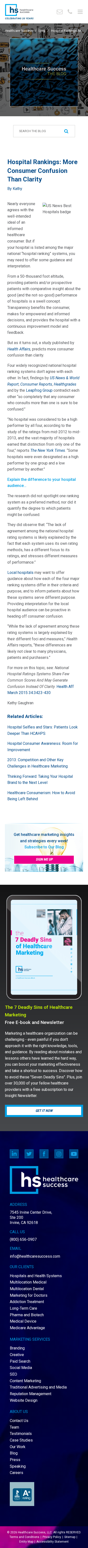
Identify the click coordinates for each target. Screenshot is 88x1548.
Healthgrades (65, 384)
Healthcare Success (19, 30)
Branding (17, 1348)
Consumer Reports (36, 384)
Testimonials (21, 1433)
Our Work (17, 1446)
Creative (17, 1354)
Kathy (17, 188)
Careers (16, 1472)
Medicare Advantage (27, 1328)
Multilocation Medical (28, 1282)
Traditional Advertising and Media (38, 1387)
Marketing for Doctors (28, 1295)
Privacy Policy (52, 1537)
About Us (19, 1411)
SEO (13, 1374)
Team (14, 1427)
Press (15, 1459)
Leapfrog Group (39, 390)
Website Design (23, 1400)
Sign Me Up (44, 859)
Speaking (18, 1466)
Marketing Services (30, 1339)
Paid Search (20, 1361)
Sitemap (69, 1537)
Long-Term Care (23, 1308)
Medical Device (23, 1321)
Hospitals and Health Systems (36, 1276)
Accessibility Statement (52, 1541)
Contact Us (19, 1420)
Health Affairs (18, 349)
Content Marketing (25, 1381)
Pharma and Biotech (27, 1315)
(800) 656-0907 (23, 1239)
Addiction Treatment (27, 1301)
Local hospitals (20, 572)
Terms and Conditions (24, 1537)
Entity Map (26, 1541)
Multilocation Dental (27, 1288)
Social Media (21, 1367)
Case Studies (21, 1440)
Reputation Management (30, 1393)
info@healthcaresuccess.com (35, 1256)
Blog (42, 30)
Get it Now (44, 1111)
